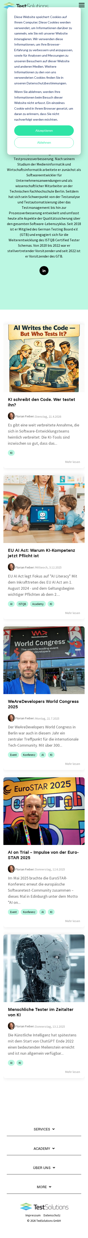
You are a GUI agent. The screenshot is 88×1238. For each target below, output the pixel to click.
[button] (82, 5)
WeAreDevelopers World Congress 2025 (43, 703)
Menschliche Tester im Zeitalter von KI (41, 1011)
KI (11, 453)
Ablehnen (44, 142)
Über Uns (42, 1167)
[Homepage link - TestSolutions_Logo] (44, 1208)
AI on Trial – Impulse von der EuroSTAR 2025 (43, 854)
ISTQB (22, 604)
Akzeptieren (44, 130)
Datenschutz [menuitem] (52, 1215)
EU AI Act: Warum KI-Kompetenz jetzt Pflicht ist (41, 552)
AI (11, 604)
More (42, 1187)
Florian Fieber (24, 416)
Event (13, 755)
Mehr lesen (72, 462)
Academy (38, 604)
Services (42, 1129)
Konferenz (29, 755)
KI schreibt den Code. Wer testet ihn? (41, 401)
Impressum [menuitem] (33, 1215)
